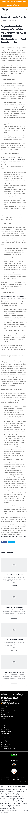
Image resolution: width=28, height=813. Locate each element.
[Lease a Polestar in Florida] (14, 662)
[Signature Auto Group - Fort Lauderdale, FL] (4, 9)
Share (4, 542)
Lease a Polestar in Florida (14, 672)
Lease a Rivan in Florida (14, 575)
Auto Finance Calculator (7, 716)
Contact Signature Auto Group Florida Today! (14, 536)
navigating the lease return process (11, 159)
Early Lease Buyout (5, 733)
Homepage (4, 14)
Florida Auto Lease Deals (9, 22)
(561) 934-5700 (9, 698)
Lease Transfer (4, 728)
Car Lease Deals (5, 729)
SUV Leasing (4, 741)
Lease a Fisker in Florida (14, 640)
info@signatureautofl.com (11, 704)
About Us (3, 714)
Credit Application (5, 707)
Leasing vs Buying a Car (7, 737)
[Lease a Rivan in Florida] (14, 565)
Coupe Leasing (4, 743)
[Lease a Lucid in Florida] (14, 597)
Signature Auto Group (21, 777)
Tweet (12, 542)
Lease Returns (4, 726)
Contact (3, 718)
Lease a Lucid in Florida (14, 607)
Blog (10, 14)
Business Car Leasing (6, 731)
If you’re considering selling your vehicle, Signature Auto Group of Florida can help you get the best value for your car (13, 298)
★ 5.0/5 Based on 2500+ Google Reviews (14, 2)
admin (4, 20)
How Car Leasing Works (7, 722)
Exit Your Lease (4, 709)
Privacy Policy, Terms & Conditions (21, 781)
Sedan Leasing (4, 739)
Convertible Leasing (6, 745)
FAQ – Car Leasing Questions (8, 748)
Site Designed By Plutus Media (13, 779)
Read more (14, 585)
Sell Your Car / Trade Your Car (8, 711)
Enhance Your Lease (6, 712)
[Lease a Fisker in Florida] (14, 630)
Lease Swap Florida (5, 724)
